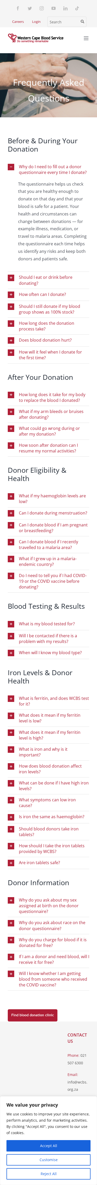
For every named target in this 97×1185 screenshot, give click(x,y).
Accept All (48, 1145)
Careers (18, 21)
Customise (49, 1159)
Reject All (49, 1173)
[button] (48, 169)
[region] (48, 1140)
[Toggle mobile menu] (86, 38)
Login (36, 21)
